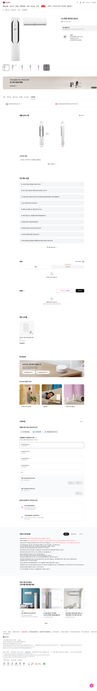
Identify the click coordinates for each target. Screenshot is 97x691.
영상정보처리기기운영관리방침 (44, 631)
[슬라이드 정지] (92, 87)
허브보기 (45, 372)
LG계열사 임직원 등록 (65, 631)
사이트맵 (4, 631)
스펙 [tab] (4, 97)
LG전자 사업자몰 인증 (85, 631)
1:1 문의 (19, 640)
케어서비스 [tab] (68, 266)
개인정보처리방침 (24, 631)
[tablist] (51, 267)
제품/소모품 (5, 6)
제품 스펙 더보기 (51, 164)
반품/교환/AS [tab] (73, 534)
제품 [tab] (36, 266)
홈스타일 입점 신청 (6, 633)
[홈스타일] (42, 6)
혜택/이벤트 (22, 6)
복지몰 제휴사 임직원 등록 (75, 631)
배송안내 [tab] (66, 534)
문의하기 (80, 290)
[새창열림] (50, 6)
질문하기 (66, 290)
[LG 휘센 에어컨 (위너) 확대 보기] (26, 39)
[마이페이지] (80, 2)
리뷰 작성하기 (78, 261)
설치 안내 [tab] (81, 534)
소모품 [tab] (20, 97)
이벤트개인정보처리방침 (33, 631)
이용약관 (9, 631)
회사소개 (87, 2)
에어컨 (19, 9)
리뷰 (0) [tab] (9, 97)
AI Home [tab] (26, 97)
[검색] (77, 2)
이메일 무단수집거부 (16, 631)
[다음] (84, 604)
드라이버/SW (38, 432)
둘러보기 (31, 372)
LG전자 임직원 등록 (55, 631)
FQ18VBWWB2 (24, 9)
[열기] (36, 437)
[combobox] (51, 472)
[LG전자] (6, 2)
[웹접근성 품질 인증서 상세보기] (44, 664)
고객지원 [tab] (33, 97)
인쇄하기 (82, 115)
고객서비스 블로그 (14, 660)
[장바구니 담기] (32, 333)
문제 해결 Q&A (26, 432)
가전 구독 (11, 6)
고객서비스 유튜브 (6, 660)
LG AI (37, 6)
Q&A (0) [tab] (15, 97)
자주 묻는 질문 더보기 (51, 247)
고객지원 (17, 6)
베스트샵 (33, 6)
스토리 (28, 6)
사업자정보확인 (27, 652)
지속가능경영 (93, 2)
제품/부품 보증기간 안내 (52, 432)
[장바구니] (83, 2)
